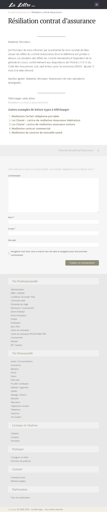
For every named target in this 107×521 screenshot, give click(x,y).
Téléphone (15, 409)
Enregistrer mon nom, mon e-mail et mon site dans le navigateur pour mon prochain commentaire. (49, 253)
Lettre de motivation (20, 330)
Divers (13, 376)
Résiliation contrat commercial (31, 128)
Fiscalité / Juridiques (20, 383)
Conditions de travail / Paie (23, 297)
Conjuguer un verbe (19, 457)
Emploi (14, 319)
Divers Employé (18, 311)
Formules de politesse (21, 461)
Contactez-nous (18, 477)
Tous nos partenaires (20, 497)
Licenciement (17, 337)
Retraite (14, 341)
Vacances (15, 413)
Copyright (12, 509)
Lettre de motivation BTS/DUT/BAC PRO (28, 334)
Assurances (16, 365)
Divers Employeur (18, 315)
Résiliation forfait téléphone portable (35, 116)
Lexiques (15, 437)
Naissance (15, 402)
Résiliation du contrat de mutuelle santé (37, 132)
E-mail (11, 228)
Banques (15, 369)
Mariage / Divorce (18, 395)
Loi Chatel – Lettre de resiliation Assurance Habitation (46, 120)
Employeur (15, 322)
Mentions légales (18, 481)
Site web (12, 240)
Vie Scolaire (16, 417)
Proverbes (15, 440)
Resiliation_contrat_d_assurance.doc (28, 102)
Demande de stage (19, 304)
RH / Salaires (16, 345)
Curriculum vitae (18, 300)
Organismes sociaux (20, 406)
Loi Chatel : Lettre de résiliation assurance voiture (43, 124)
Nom (11, 217)
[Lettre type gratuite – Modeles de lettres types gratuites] (22, 5)
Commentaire (14, 175)
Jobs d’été (15, 326)
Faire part (15, 380)
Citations (15, 433)
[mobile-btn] (96, 4)
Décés (13, 372)
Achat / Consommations (22, 361)
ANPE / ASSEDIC (18, 293)
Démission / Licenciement (22, 308)
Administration (17, 289)
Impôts (14, 391)
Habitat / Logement (19, 387)
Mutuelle (15, 398)
